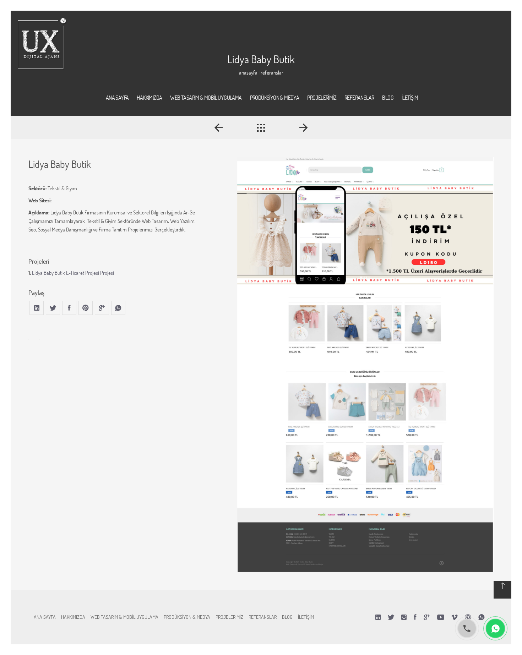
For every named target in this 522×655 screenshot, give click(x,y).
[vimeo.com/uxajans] (454, 617)
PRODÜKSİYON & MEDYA (187, 617)
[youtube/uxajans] (440, 617)
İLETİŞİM (306, 617)
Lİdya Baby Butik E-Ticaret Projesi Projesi (73, 272)
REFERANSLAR (263, 617)
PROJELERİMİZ (229, 617)
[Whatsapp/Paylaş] (481, 617)
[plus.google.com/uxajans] (427, 617)
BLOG (287, 617)
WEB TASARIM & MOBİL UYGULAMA (124, 617)
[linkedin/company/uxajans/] (378, 617)
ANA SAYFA (45, 617)
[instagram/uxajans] (404, 617)
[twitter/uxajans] (391, 617)
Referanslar (272, 72)
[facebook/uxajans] (415, 617)
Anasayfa (248, 72)
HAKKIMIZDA (73, 617)
